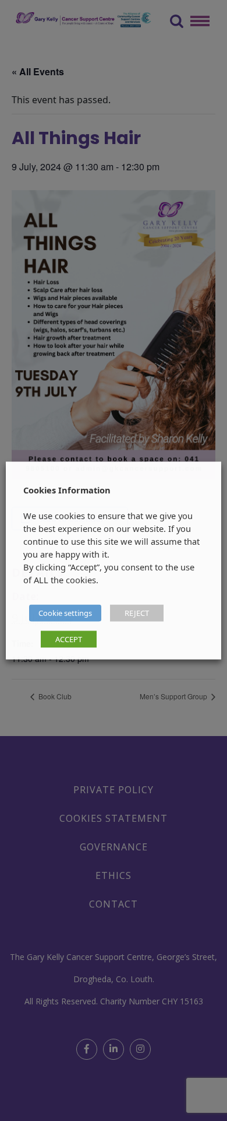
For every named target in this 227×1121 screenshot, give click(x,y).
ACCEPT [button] (68, 639)
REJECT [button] (137, 613)
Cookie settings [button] (65, 613)
